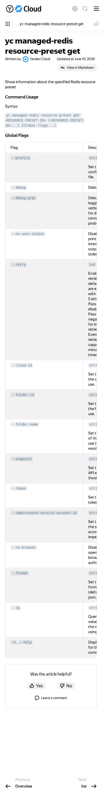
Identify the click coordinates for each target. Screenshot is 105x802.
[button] (75, 8)
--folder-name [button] (24, 424)
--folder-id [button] (22, 395)
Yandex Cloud (40, 59)
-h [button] (13, 642)
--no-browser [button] (23, 547)
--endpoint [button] (21, 459)
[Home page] (24, 9)
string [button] (95, 158)
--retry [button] (18, 265)
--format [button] (19, 573)
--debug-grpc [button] (23, 198)
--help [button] (25, 642)
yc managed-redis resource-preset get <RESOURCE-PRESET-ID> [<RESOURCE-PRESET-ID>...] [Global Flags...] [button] (45, 120)
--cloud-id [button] (21, 365)
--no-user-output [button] (27, 234)
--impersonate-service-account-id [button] (44, 513)
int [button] (92, 265)
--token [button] (18, 488)
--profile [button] (20, 158)
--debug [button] (18, 187)
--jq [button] (15, 608)
